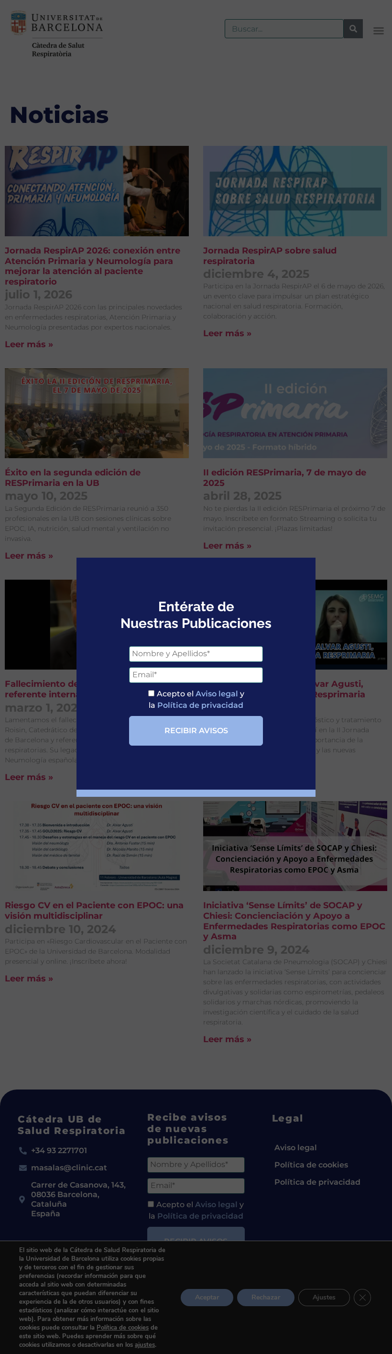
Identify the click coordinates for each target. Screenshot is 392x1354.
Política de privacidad (200, 705)
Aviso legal (217, 693)
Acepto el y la (196, 699)
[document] (196, 677)
